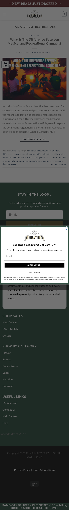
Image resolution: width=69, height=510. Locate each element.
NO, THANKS (34, 272)
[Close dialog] (66, 228)
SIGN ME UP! (34, 265)
